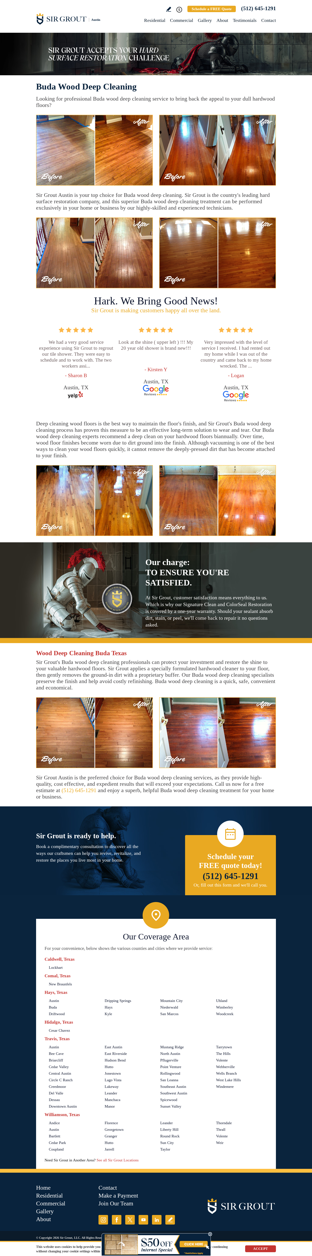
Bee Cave (56, 1053)
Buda (53, 1007)
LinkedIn (157, 1220)
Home (43, 1187)
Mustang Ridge (172, 1047)
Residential (154, 20)
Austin (54, 1001)
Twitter (130, 1220)
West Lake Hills (228, 1080)
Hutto (109, 1067)
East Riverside (116, 1053)
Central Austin (60, 1073)
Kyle (108, 1014)
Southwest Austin (173, 1093)
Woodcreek (224, 1014)
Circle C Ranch (61, 1080)
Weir (219, 1143)
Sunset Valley (170, 1106)
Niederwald (169, 1007)
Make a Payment (118, 1195)
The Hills (223, 1053)
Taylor (165, 1149)
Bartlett (54, 1136)
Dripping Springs (118, 1001)
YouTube (143, 1220)
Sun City (167, 1143)
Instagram (103, 1220)
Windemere (225, 1086)
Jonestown (113, 1073)
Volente (222, 1060)
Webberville (225, 1067)
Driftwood (57, 1014)
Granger (111, 1136)
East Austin (113, 1047)
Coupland (56, 1149)
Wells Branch (226, 1073)
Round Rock (170, 1136)
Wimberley (224, 1007)
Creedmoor (57, 1086)
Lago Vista (113, 1080)
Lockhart (56, 967)
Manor (110, 1106)
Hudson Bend (115, 1060)
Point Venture (170, 1067)
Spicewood (168, 1100)
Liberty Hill (169, 1129)
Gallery (205, 20)
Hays (108, 1007)
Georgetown (114, 1129)
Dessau (54, 1100)
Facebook (116, 1220)
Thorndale (224, 1123)
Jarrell (109, 1149)
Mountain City (171, 1001)
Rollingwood (170, 1073)
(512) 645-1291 (258, 8)
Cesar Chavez (59, 1030)
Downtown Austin (63, 1106)
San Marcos (169, 1014)
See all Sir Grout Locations (118, 1160)
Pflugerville (169, 1060)
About (222, 20)
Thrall (220, 1129)
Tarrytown (224, 1047)
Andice (54, 1123)
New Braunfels (60, 984)
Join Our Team (115, 1203)
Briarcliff (56, 1060)
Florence (111, 1123)
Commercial (181, 20)
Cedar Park (57, 1143)
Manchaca (112, 1100)
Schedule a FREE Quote (212, 9)
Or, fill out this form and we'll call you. (230, 885)
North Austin (170, 1053)
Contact (268, 20)
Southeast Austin (173, 1086)
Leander (111, 1093)
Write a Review (168, 9)
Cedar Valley (59, 1067)
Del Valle (56, 1093)
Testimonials (245, 20)
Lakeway (112, 1086)
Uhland (221, 1001)
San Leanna (169, 1080)
